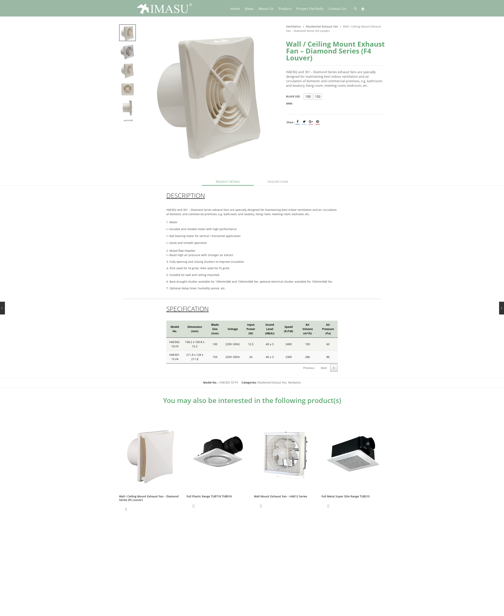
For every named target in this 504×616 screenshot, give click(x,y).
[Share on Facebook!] (297, 121)
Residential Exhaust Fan (322, 26)
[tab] (228, 182)
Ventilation (293, 26)
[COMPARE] (125, 509)
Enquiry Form (278, 182)
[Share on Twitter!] (304, 121)
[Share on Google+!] (311, 121)
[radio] (308, 97)
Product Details (228, 182)
